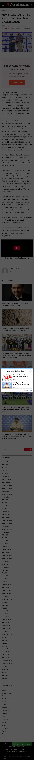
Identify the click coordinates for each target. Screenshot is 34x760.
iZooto (30, 390)
